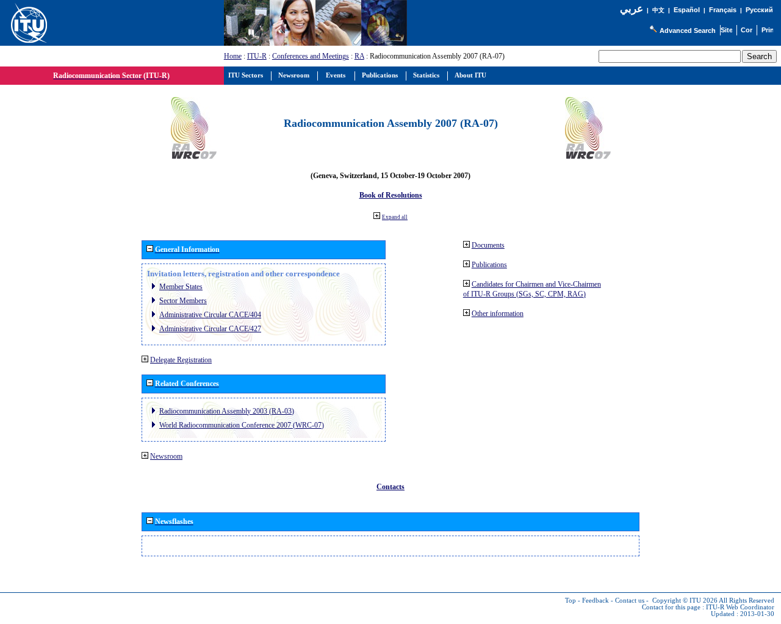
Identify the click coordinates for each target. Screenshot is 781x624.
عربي (631, 9)
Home (233, 56)
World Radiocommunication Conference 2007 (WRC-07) (241, 425)
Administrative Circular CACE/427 (210, 329)
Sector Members (183, 300)
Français (722, 9)
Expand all (395, 217)
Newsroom (166, 456)
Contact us (629, 600)
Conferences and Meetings (310, 56)
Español (687, 9)
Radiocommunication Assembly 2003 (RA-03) (226, 411)
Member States (181, 286)
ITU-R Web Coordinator (740, 607)
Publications (489, 264)
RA (359, 56)
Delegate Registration (181, 360)
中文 (658, 10)
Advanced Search (688, 30)
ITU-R (257, 56)
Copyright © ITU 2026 (685, 600)
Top (570, 600)
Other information (498, 313)
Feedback (595, 600)
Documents (488, 245)
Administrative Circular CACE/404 (210, 314)
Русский (759, 9)
